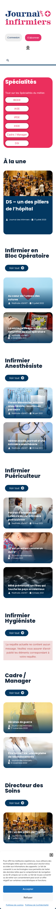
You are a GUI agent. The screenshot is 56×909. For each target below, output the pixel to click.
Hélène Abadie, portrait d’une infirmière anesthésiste (26, 442)
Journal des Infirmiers (19, 219)
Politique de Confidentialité (37, 905)
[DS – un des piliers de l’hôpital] (28, 183)
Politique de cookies (14, 905)
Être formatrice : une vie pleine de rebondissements (27, 755)
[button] (51, 854)
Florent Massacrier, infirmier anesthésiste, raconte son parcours (26, 406)
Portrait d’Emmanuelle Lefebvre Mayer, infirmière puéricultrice (24, 516)
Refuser (28, 897)
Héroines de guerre (20, 722)
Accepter (28, 889)
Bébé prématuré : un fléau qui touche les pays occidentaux (27, 587)
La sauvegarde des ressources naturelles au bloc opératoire (27, 330)
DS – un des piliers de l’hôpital (26, 832)
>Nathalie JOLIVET (19, 303)
